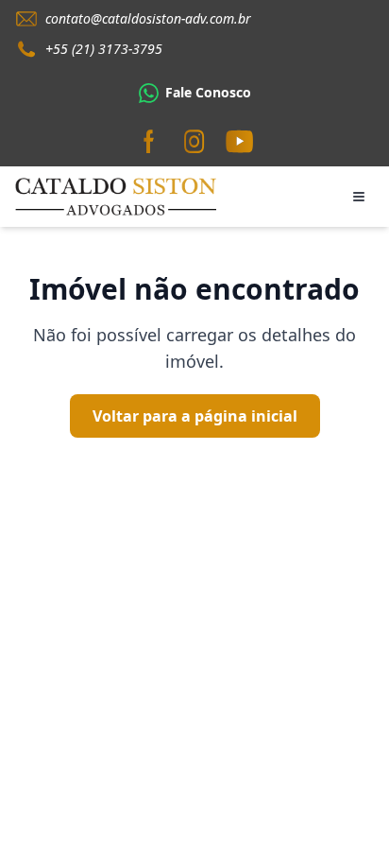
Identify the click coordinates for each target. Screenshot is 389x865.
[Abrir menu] (359, 197)
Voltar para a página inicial (195, 416)
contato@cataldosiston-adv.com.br (148, 18)
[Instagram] (194, 142)
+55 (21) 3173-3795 (103, 49)
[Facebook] (149, 142)
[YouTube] (240, 142)
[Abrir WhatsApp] (341, 817)
